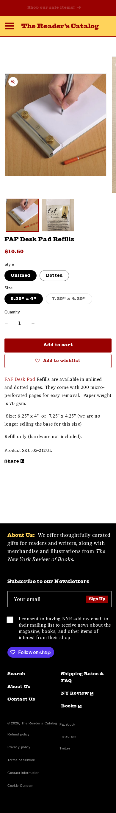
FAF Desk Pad (19, 379)
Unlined (20, 275)
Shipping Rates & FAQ (82, 677)
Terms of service (21, 760)
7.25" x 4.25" (72, 300)
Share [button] (11, 461)
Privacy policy (19, 747)
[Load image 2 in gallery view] (58, 215)
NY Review (75, 693)
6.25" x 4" (24, 299)
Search (16, 674)
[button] (9, 26)
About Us (18, 687)
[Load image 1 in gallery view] (22, 215)
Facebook (67, 725)
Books (69, 706)
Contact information (23, 773)
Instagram (67, 737)
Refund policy (18, 734)
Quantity (12, 312)
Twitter (66, 749)
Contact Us (21, 699)
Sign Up (97, 599)
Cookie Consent (20, 785)
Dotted (54, 275)
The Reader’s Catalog (39, 723)
